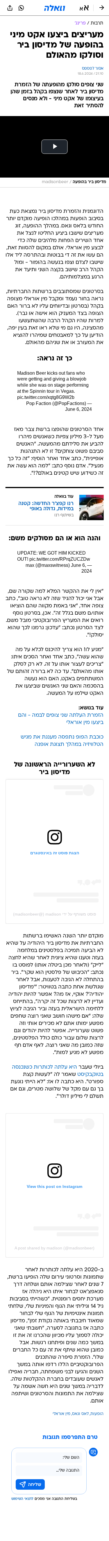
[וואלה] (54, 8)
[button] (84, 7)
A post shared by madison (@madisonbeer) (54, 1248)
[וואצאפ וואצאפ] (21, 8)
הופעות (96, 1414)
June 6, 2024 (78, 409)
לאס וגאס (80, 1414)
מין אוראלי (61, 1414)
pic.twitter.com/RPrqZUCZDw (59, 559)
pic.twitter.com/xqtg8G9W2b (45, 397)
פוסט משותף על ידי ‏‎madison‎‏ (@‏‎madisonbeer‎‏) (54, 914)
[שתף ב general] (10, 8)
